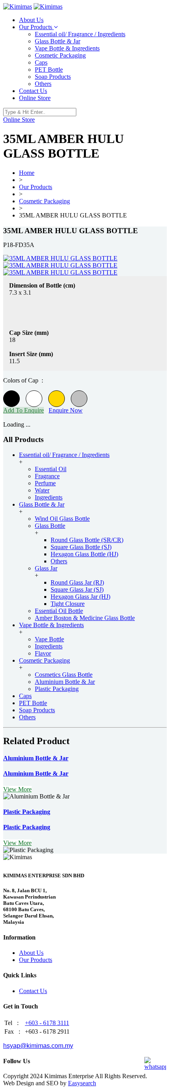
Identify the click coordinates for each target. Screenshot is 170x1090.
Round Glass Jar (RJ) (77, 582)
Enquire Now (66, 410)
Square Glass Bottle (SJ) (81, 547)
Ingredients (48, 497)
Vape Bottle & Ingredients (67, 48)
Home (26, 172)
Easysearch (82, 1083)
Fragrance (47, 476)
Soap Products (53, 76)
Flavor (43, 653)
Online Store (35, 98)
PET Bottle (49, 69)
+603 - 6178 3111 (47, 1022)
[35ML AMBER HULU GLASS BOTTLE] (60, 258)
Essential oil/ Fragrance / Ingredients (80, 34)
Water (42, 490)
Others (43, 83)
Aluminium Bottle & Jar (65, 681)
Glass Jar (46, 568)
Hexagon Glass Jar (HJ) (80, 596)
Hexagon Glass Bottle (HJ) (84, 554)
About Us (31, 20)
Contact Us (33, 90)
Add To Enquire (23, 410)
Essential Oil (50, 469)
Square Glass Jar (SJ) (77, 589)
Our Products (36, 27)
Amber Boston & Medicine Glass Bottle (85, 618)
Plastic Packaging (57, 688)
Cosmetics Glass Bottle (64, 674)
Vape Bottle (49, 639)
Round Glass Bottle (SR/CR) (87, 540)
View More (17, 789)
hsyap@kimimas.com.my (38, 1045)
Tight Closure (68, 603)
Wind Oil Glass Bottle (62, 518)
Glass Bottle (50, 525)
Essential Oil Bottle (59, 610)
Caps (41, 62)
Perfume (45, 483)
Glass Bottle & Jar (57, 41)
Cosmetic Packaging (60, 55)
